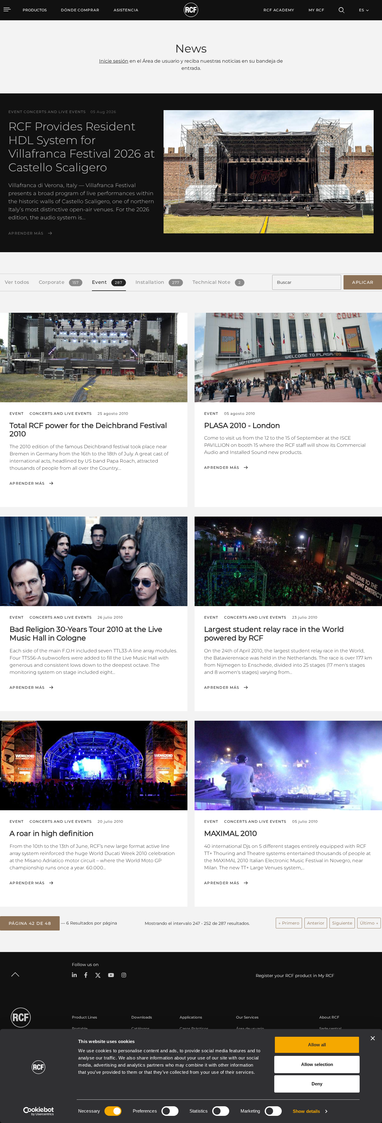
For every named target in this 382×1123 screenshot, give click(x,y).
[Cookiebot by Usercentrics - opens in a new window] (39, 1111)
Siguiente (342, 923)
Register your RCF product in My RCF (295, 975)
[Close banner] (373, 1038)
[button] (30, 923)
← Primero (288, 923)
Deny (317, 1083)
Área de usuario (250, 1028)
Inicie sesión (113, 61)
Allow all (317, 1044)
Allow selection (317, 1064)
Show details (306, 1111)
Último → (369, 923)
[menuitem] (80, 10)
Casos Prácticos (194, 1028)
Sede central (330, 1028)
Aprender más (25, 233)
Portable (79, 1028)
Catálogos (140, 1028)
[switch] (169, 1111)
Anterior (315, 923)
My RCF (316, 10)
